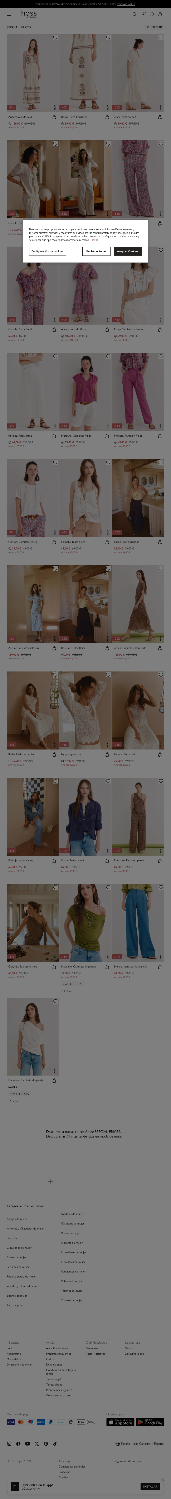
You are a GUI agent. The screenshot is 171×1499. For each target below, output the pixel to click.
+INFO (94, 240)
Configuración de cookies (47, 251)
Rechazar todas (96, 251)
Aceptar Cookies (127, 251)
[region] (85, 241)
